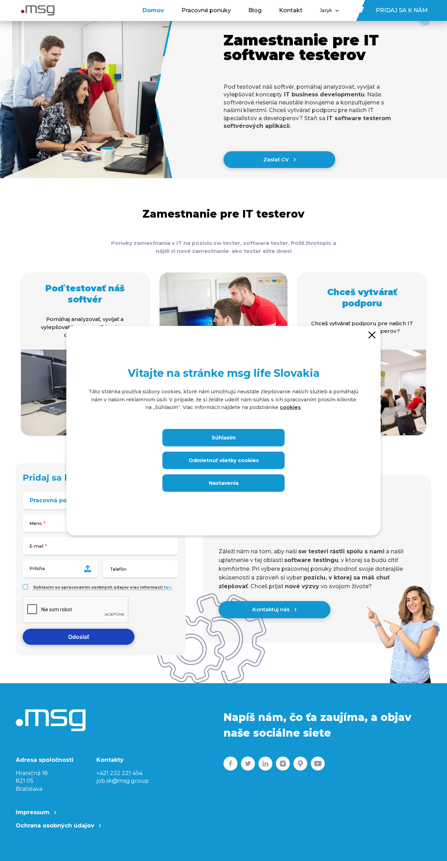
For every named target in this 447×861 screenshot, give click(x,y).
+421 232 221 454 (119, 773)
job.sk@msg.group (122, 781)
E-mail (36, 546)
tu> (167, 587)
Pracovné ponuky (206, 10)
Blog (255, 10)
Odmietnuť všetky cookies (224, 460)
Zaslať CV (276, 159)
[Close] (372, 334)
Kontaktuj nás (271, 609)
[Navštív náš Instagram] (283, 765)
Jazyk (326, 10)
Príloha (37, 568)
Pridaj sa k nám (402, 10)
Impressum (33, 812)
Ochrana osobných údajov (56, 825)
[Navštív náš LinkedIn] (265, 765)
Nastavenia (224, 483)
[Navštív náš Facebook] (230, 765)
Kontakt (290, 10)
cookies (290, 407)
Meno (36, 523)
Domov (153, 10)
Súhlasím (224, 438)
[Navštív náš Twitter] (248, 765)
